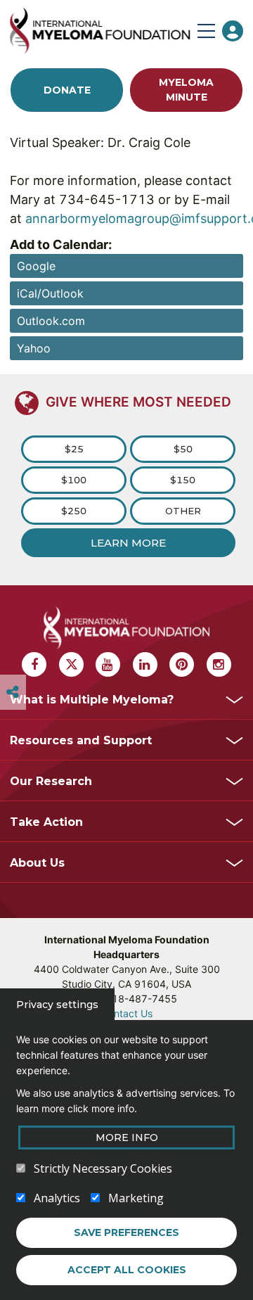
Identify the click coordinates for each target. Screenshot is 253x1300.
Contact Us (127, 1013)
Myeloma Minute (186, 89)
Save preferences (126, 1232)
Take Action (46, 822)
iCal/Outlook (50, 293)
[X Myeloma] (71, 664)
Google (36, 266)
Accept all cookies (126, 1269)
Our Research (51, 781)
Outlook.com (51, 321)
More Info (127, 1137)
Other (183, 510)
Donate (67, 90)
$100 (73, 479)
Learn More (128, 542)
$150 (182, 479)
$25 (74, 448)
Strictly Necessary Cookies (103, 1168)
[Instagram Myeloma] (219, 664)
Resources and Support (81, 740)
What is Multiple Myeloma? (92, 699)
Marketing (136, 1198)
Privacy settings (57, 1004)
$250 (73, 510)
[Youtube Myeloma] (108, 664)
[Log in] (232, 31)
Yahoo (34, 348)
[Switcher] (12, 692)
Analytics (57, 1198)
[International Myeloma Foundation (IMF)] (100, 30)
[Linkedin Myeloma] (145, 664)
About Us (37, 862)
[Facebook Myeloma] (34, 664)
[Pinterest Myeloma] (181, 664)
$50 (183, 448)
